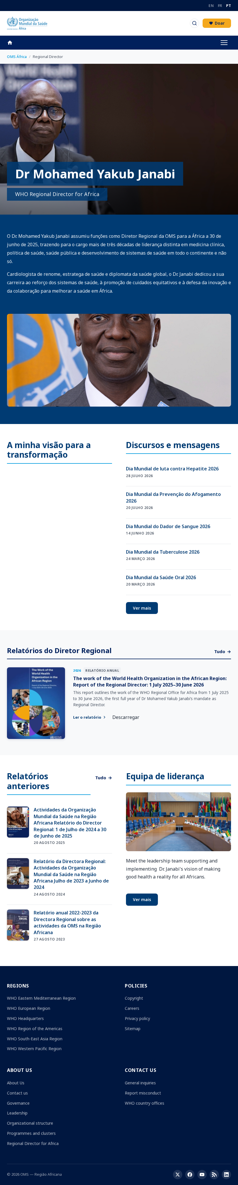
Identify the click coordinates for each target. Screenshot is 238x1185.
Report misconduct (143, 1093)
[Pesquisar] (194, 23)
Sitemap (132, 1028)
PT (228, 5)
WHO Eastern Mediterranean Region (41, 998)
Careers (132, 1008)
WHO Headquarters (25, 1018)
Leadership (17, 1113)
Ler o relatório (87, 717)
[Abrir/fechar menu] (224, 43)
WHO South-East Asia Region (34, 1038)
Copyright (134, 998)
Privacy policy (137, 1018)
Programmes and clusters (31, 1133)
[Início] (13, 43)
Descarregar (125, 717)
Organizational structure (30, 1123)
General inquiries (140, 1083)
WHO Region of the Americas (34, 1028)
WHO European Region (28, 1008)
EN (211, 5)
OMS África (17, 56)
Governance (18, 1103)
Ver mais (142, 608)
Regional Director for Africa (33, 1143)
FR (220, 5)
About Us (15, 1083)
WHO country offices (144, 1103)
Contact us (17, 1093)
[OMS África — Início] (27, 23)
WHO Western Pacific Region (34, 1048)
